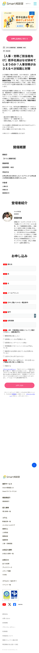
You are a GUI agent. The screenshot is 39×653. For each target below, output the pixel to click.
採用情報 (5, 623)
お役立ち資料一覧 (8, 554)
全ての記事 (5, 564)
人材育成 (5, 532)
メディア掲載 (6, 571)
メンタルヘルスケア (8, 525)
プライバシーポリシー (8, 627)
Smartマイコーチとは (9, 491)
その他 (4, 575)
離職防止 (5, 529)
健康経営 (5, 536)
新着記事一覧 (6, 521)
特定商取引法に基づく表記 (10, 644)
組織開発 (5, 540)
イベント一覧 (6, 585)
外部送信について (7, 636)
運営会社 (5, 614)
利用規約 (5, 631)
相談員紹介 (5, 501)
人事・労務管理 (7, 543)
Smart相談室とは (8, 488)
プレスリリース (7, 567)
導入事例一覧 (6, 511)
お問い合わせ (6, 618)
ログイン (28, 3)
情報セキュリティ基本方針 (10, 640)
